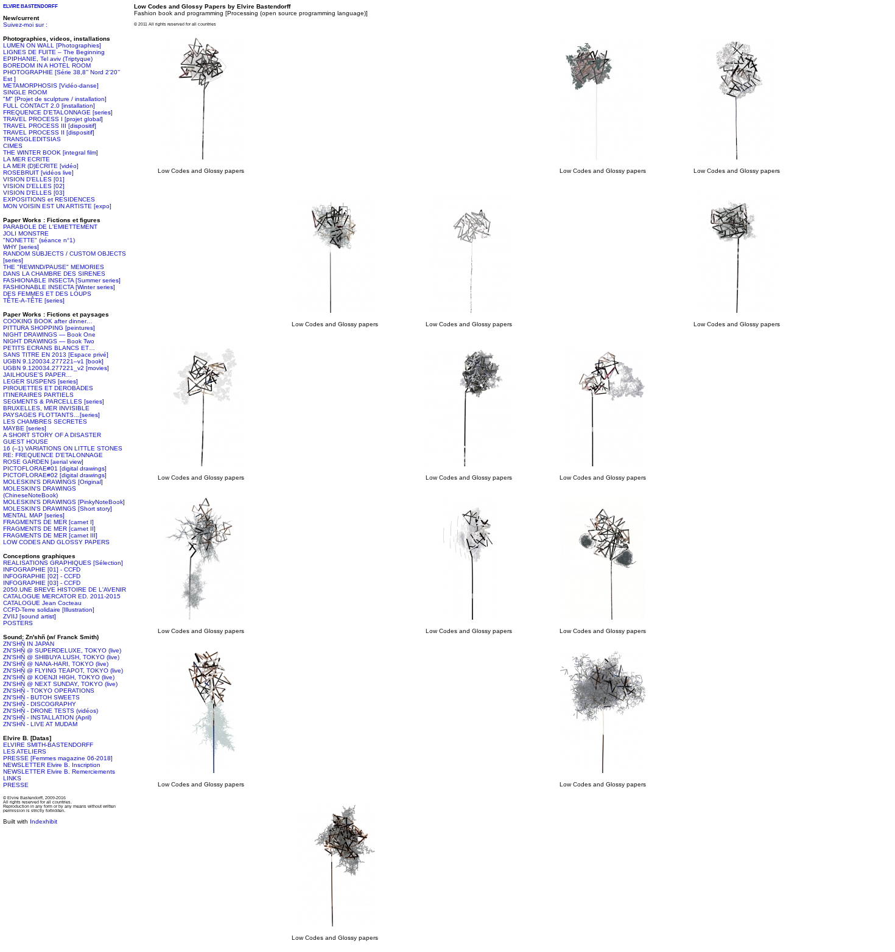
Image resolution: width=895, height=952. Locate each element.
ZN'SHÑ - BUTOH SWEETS (41, 697)
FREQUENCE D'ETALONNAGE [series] (58, 112)
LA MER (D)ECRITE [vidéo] (41, 166)
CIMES (13, 145)
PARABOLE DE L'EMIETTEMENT (50, 226)
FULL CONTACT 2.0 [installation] (49, 105)
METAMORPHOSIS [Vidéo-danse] (51, 85)
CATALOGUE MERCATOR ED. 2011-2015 (62, 596)
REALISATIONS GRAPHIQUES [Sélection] (63, 562)
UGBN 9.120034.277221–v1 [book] (53, 361)
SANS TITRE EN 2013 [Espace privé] (55, 354)
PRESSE (16, 785)
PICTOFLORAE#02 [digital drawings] (55, 475)
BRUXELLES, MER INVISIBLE (46, 408)
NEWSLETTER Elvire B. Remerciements (59, 771)
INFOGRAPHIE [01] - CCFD (41, 569)
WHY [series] (21, 246)
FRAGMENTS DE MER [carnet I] (48, 522)
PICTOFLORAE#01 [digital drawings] (55, 468)
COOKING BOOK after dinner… (48, 321)
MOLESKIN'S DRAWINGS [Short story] (57, 508)
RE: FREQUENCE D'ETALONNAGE (53, 455)
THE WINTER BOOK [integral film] (50, 152)
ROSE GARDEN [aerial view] (43, 461)
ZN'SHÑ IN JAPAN (28, 643)
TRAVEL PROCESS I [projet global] (53, 119)
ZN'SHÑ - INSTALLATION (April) (47, 717)
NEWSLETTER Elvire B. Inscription (51, 764)
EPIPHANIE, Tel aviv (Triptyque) (48, 58)
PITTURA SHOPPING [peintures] (49, 327)
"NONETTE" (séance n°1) (39, 240)
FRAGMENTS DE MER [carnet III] (50, 535)
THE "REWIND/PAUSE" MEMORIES (53, 267)
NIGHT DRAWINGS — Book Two (48, 341)
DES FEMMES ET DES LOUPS (47, 293)
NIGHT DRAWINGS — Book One (49, 334)
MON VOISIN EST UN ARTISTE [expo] (57, 206)
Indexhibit (43, 821)
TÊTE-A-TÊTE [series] (34, 300)
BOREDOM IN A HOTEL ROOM (47, 65)
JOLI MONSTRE (26, 233)
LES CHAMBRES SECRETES (45, 421)
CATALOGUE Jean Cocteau (42, 603)
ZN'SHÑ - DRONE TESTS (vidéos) (50, 710)
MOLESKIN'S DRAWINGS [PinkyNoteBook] (64, 502)
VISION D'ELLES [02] (34, 186)
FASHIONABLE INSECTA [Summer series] (62, 280)
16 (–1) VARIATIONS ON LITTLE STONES (62, 448)
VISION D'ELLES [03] (34, 192)
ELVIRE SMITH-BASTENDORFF (48, 744)
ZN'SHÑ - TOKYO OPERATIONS (48, 690)
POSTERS (18, 623)
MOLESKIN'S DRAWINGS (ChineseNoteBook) (39, 492)
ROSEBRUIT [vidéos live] (38, 172)
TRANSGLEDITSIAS (32, 139)
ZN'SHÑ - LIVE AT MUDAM (40, 724)
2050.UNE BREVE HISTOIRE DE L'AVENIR (64, 589)
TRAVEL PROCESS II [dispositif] (48, 132)
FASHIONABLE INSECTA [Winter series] (59, 287)
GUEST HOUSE (25, 441)
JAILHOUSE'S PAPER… (37, 374)
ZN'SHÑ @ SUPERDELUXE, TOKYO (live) (62, 650)
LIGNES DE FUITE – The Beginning (54, 52)
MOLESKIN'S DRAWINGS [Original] (53, 481)
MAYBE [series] (24, 428)
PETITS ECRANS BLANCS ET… (49, 348)
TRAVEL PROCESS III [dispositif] (49, 125)
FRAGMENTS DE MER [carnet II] (49, 528)
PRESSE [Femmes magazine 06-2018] (58, 758)
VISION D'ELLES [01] (34, 179)
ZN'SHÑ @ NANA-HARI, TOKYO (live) (55, 663)
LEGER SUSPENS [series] (40, 381)
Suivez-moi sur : (25, 24)
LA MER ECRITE (26, 159)
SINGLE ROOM (25, 92)
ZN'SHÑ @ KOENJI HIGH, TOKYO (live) (58, 677)
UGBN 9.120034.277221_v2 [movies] (56, 368)
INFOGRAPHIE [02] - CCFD (41, 576)
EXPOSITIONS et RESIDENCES (49, 199)
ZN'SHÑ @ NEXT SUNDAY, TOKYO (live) (60, 684)
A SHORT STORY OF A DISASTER (52, 435)
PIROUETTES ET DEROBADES (48, 388)
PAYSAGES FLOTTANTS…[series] (51, 414)
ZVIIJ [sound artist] (29, 616)
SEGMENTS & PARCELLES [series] (53, 401)
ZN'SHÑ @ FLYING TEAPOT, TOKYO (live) (63, 670)
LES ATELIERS (24, 751)
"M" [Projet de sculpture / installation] (55, 99)
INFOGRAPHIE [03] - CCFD (41, 582)
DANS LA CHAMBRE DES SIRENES (54, 273)
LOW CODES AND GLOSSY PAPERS (56, 542)
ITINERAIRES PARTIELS (38, 394)
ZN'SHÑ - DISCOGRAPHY (39, 704)
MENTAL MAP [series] (34, 515)
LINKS (12, 778)
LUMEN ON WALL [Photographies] (52, 45)
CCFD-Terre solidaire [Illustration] (48, 609)
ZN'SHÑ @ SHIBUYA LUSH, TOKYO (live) (61, 657)
